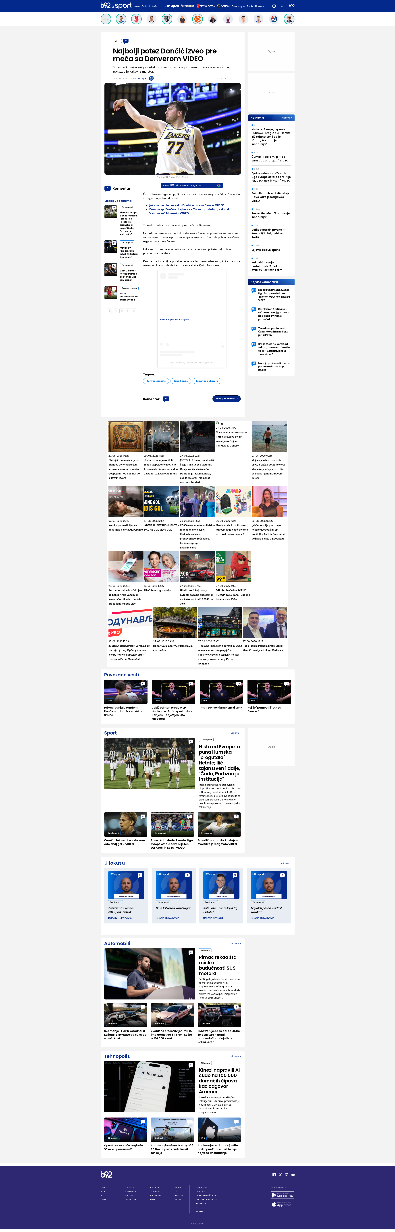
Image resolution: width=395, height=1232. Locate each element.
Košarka (156, 6)
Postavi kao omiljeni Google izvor (182, 185)
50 (114, 207)
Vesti (117, 40)
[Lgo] (292, 6)
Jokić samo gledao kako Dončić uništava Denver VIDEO (186, 205)
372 (254, 290)
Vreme (178, 1199)
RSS (198, 1207)
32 (286, 683)
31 (114, 243)
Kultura (129, 1195)
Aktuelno (205, 950)
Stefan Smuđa (213, 918)
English (179, 1195)
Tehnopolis (156, 1191)
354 (254, 309)
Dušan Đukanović (120, 918)
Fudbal (146, 6)
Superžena (130, 1199)
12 (114, 288)
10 (143, 683)
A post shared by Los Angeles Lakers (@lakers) (191, 362)
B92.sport (143, 78)
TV (176, 1191)
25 (238, 683)
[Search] (282, 6)
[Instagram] (286, 1174)
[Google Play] (283, 1195)
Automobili (156, 1195)
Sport (104, 1191)
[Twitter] (280, 1174)
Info (103, 1187)
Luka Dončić (181, 381)
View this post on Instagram (174, 319)
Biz (102, 1195)
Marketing (201, 1187)
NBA (110, 700)
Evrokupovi (127, 207)
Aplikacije (201, 1203)
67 (254, 363)
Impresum (201, 1191)
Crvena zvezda (129, 288)
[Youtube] (293, 1174)
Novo (137, 6)
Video (178, 1187)
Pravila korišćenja (206, 1195)
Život (103, 1199)
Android (159, 1138)
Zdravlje (130, 1187)
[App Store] (283, 1204)
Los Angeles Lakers (207, 381)
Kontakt (200, 1211)
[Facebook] (274, 1174)
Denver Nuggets (156, 381)
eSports (154, 1187)
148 (254, 344)
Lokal (153, 1199)
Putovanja (131, 1191)
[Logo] (116, 6)
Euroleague (238, 6)
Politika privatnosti (206, 1199)
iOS (203, 1138)
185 (253, 328)
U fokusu (260, 6)
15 (114, 266)
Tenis (250, 6)
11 (235, 875)
